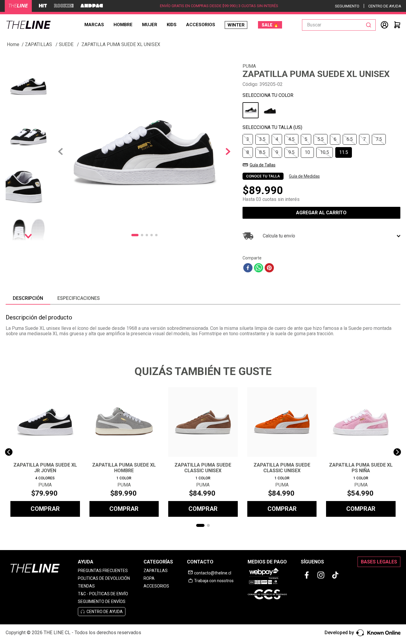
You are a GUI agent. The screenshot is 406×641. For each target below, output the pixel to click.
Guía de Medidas (304, 176)
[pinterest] (269, 268)
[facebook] (248, 268)
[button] (248, 139)
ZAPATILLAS (38, 44)
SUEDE (66, 44)
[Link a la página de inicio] (13, 44)
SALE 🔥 (270, 25)
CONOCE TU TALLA (263, 176)
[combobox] (339, 25)
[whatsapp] (258, 268)
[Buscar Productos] (370, 25)
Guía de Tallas (263, 165)
